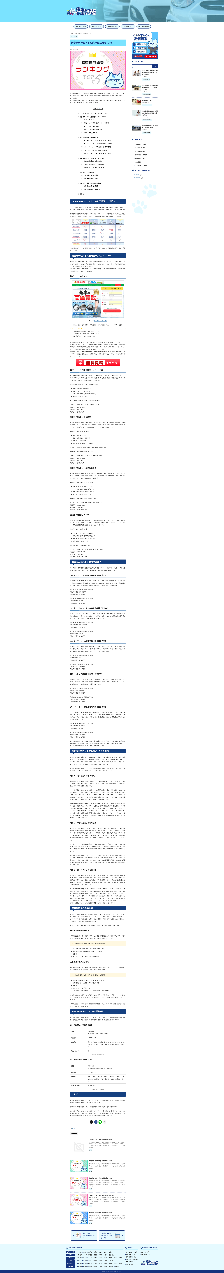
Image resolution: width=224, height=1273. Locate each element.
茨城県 (80, 1255)
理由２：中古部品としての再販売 (92, 164)
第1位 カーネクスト (89, 120)
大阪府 (80, 1261)
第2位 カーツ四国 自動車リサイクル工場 (95, 123)
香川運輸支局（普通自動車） (91, 186)
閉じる (100, 108)
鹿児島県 (111, 1266)
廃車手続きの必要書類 (86, 172)
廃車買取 (136, 174)
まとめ (81, 194)
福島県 (110, 1252)
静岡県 (115, 1258)
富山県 (85, 1258)
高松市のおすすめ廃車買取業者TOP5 (100, 1161)
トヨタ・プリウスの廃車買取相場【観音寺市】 (96, 140)
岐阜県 (110, 1258)
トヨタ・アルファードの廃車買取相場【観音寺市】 (97, 144)
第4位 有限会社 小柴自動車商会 (92, 129)
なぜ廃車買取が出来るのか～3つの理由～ (92, 158)
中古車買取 (137, 178)
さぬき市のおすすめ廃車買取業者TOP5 (101, 1195)
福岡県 (80, 1266)
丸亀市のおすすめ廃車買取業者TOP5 (100, 1213)
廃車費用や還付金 (112, 26)
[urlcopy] (104, 1122)
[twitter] (91, 1122)
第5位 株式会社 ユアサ (89, 133)
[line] (100, 1122)
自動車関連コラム (128, 26)
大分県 (100, 1266)
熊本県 (95, 1266)
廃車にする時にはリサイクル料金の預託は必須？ (150, 127)
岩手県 (90, 1252)
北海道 (80, 1252)
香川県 (73, 1128)
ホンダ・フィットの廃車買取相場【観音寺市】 (96, 147)
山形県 (105, 1252)
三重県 (105, 1261)
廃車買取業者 (139, 162)
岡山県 (90, 1263)
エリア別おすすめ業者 (143, 26)
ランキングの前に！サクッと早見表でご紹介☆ (94, 113)
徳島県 (105, 1263)
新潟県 (80, 1258)
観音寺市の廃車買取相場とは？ (89, 137)
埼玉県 (95, 1255)
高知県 (120, 1263)
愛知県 (120, 1258)
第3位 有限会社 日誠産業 (90, 126)
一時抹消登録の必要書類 (89, 175)
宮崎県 (105, 1266)
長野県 (105, 1258)
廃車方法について (96, 26)
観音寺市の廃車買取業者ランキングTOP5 (92, 117)
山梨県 (100, 1258)
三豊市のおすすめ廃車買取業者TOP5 (100, 1140)
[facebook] (96, 1122)
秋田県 (100, 1252)
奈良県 (100, 1261)
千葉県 (100, 1255)
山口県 (100, 1263)
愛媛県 (115, 1263)
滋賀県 (95, 1261)
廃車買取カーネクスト (100, 321)
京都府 (90, 1261)
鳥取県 (80, 1263)
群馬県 (90, 1255)
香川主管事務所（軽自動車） (91, 189)
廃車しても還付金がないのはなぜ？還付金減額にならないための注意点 (150, 73)
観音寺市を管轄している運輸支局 (90, 183)
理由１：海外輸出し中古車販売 (91, 161)
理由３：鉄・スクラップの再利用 (92, 167)
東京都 (105, 1255)
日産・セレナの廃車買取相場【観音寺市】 (95, 150)
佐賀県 (85, 1266)
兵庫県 (85, 1261)
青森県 (85, 1252)
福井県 (95, 1258)
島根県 (85, 1263)
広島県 (95, 1263)
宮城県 (95, 1252)
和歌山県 (111, 1261)
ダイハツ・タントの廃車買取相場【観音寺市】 (96, 153)
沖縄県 (117, 1266)
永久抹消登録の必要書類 (89, 178)
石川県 (90, 1258)
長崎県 (90, 1266)
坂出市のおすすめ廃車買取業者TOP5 (100, 1178)
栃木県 (85, 1255)
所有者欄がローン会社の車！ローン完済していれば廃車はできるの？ (150, 87)
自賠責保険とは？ (147, 100)
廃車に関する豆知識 (81, 26)
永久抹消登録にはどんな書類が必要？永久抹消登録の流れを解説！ (150, 113)
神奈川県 (111, 1255)
